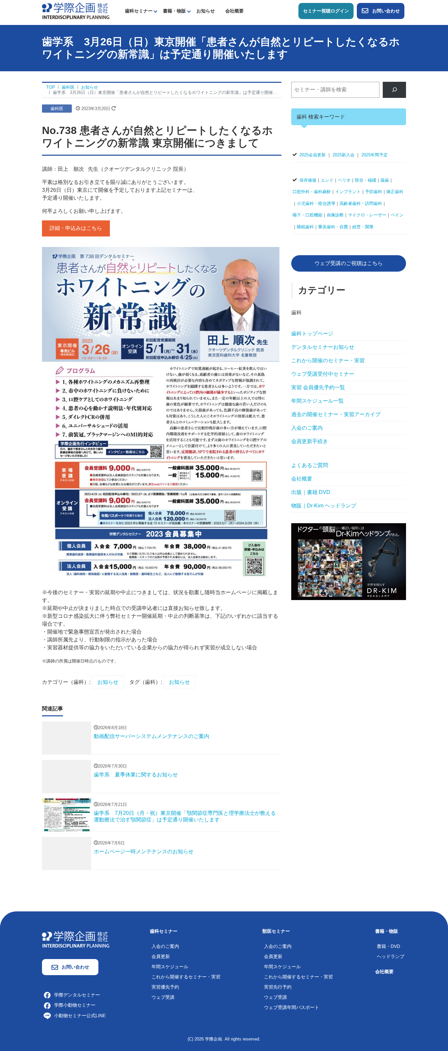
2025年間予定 (374, 154)
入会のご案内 (307, 428)
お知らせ (205, 10)
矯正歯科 (394, 191)
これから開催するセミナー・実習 (186, 976)
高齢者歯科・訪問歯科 (360, 203)
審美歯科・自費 (333, 226)
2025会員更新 (312, 154)
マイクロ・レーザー (367, 214)
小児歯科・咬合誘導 (316, 203)
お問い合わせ (386, 10)
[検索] (394, 90)
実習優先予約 (165, 987)
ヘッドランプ (390, 956)
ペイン (397, 214)
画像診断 (335, 214)
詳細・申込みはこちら (76, 228)
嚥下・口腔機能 (307, 214)
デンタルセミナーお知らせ (322, 347)
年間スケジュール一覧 (317, 401)
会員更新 (161, 956)
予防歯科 (373, 191)
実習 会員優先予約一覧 (318, 387)
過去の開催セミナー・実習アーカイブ (335, 414)
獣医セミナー (276, 931)
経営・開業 (363, 226)
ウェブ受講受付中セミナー (322, 374)
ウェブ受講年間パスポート (291, 1007)
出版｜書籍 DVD (310, 492)
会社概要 (234, 10)
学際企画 (213, 1039)
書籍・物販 (174, 10)
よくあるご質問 (309, 465)
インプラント (348, 191)
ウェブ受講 (163, 997)
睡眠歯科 (305, 226)
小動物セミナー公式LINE (80, 1015)
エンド (327, 180)
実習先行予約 (278, 987)
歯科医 (57, 108)
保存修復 (307, 180)
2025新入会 (344, 154)
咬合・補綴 (365, 180)
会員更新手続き (309, 441)
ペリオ (344, 180)
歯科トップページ (312, 333)
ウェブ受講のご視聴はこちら (349, 263)
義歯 (384, 180)
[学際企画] (75, 10)
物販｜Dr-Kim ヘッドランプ (323, 505)
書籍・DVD (388, 946)
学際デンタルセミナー (77, 994)
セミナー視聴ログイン (326, 10)
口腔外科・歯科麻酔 (312, 191)
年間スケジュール (170, 966)
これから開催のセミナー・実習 (328, 360)
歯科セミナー (139, 10)
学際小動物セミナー (74, 1005)
